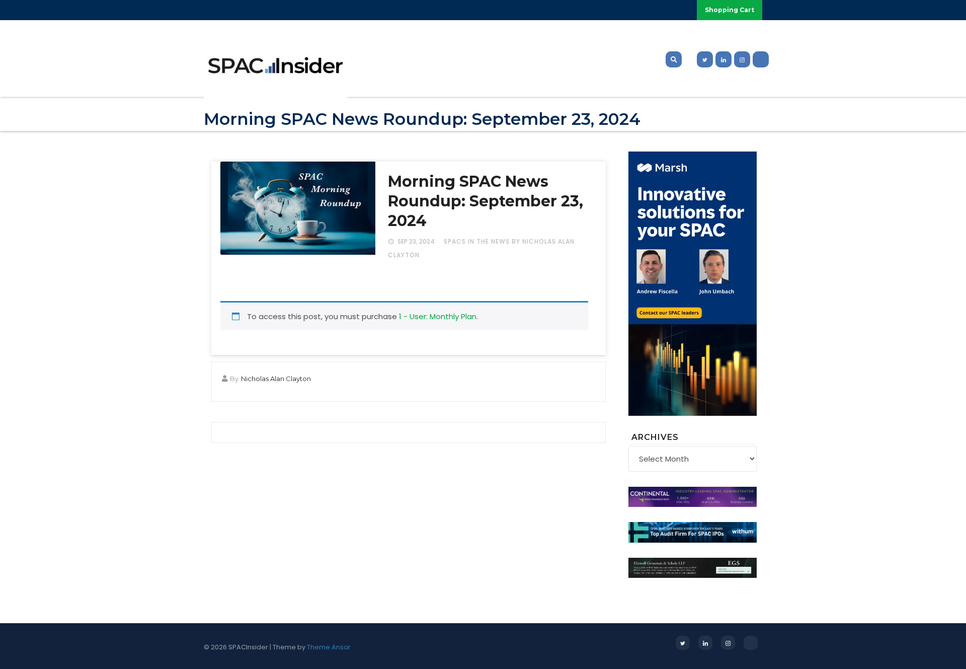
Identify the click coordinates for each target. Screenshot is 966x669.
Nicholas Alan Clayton (276, 379)
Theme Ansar (329, 647)
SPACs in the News (477, 241)
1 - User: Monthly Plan (437, 316)
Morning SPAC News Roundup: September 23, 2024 (485, 201)
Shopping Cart (729, 10)
